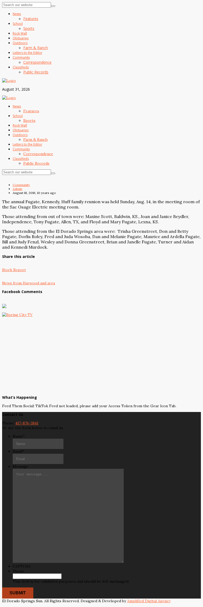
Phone (18, 571)
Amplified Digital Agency (148, 601)
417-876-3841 (26, 423)
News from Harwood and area (28, 283)
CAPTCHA (22, 566)
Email (18, 451)
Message (20, 466)
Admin (17, 189)
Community (21, 185)
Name (19, 436)
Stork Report (14, 269)
